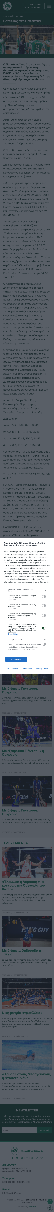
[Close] (48, 543)
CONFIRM (16, 659)
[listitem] (27, 590)
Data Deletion (12, 669)
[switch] (44, 596)
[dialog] (27, 606)
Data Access (27, 669)
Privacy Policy (42, 669)
